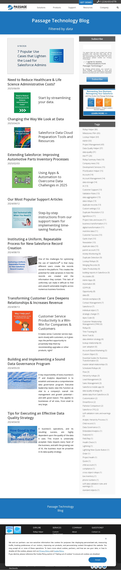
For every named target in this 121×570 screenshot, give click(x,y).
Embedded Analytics (92, 431)
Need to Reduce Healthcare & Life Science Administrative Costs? (34, 81)
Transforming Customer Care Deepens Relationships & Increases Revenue (38, 300)
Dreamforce (89, 402)
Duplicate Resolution (93, 212)
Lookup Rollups (90, 261)
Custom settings (91, 208)
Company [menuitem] (104, 7)
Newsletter (89, 242)
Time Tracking (90, 331)
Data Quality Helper (93, 148)
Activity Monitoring (92, 253)
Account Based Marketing (95, 350)
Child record (89, 423)
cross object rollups (92, 472)
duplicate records (92, 204)
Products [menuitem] (57, 7)
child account (89, 465)
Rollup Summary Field (93, 159)
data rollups (89, 201)
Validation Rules (91, 193)
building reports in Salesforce (96, 272)
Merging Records (91, 265)
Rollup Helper (90, 129)
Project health (90, 457)
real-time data (90, 231)
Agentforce (89, 216)
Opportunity (89, 291)
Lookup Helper (91, 137)
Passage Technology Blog (60, 20)
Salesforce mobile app (93, 387)
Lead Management (92, 379)
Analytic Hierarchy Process (95, 419)
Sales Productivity (91, 269)
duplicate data (90, 246)
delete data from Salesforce (96, 394)
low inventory (89, 476)
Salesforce (88, 306)
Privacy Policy (44, 551)
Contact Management (93, 302)
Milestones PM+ (91, 133)
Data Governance (91, 427)
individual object (91, 310)
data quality (89, 152)
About (74, 532)
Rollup (87, 328)
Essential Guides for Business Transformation (95, 359)
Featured (88, 434)
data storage (90, 182)
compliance (89, 468)
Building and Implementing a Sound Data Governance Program (36, 361)
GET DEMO (86, 2)
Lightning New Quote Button (96, 450)
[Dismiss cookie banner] (106, 539)
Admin (87, 140)
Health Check (89, 442)
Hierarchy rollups (91, 375)
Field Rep (88, 438)
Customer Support (92, 189)
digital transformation (93, 227)
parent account (91, 250)
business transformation (95, 223)
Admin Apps (89, 280)
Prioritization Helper (93, 171)
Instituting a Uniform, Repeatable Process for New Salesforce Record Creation (35, 243)
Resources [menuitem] (88, 7)
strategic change (91, 314)
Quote (87, 461)
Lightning (88, 446)
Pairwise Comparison (93, 406)
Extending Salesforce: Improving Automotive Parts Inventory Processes (38, 156)
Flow (86, 372)
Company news (91, 163)
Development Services (94, 167)
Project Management (93, 144)
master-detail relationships (95, 364)
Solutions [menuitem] (41, 7)
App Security (13, 568)
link (88, 59)
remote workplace (92, 299)
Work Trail (88, 335)
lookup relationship (92, 343)
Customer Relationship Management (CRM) (92, 322)
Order (86, 453)
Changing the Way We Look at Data (36, 119)
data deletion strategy (93, 339)
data (86, 295)
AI (85, 186)
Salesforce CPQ (91, 409)
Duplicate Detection (92, 257)
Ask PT (87, 156)
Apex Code (89, 317)
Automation (89, 284)
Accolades (88, 276)
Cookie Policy (59, 551)
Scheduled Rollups (92, 368)
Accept (97, 560)
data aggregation (92, 197)
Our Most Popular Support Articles (35, 199)
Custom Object (90, 354)
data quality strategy (92, 390)
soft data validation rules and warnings (95, 485)
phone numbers (91, 480)
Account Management (94, 178)
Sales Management (92, 383)
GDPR (87, 287)
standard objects (91, 490)
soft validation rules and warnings (97, 414)
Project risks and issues (94, 220)
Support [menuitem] (72, 7)
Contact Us (96, 532)
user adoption (90, 346)
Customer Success (92, 235)
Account (88, 174)
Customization (90, 398)
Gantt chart (89, 238)
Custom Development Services (58, 534)
